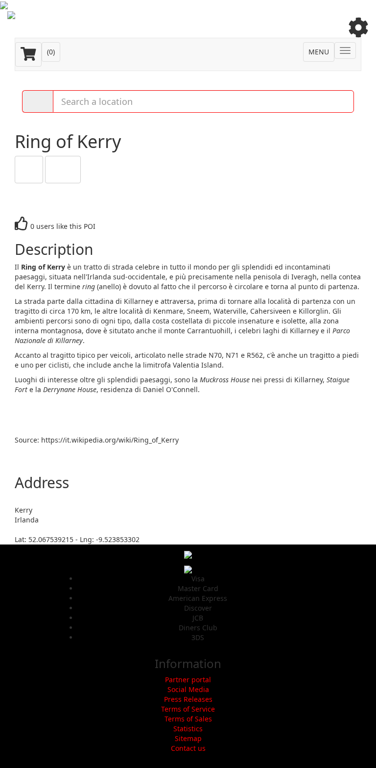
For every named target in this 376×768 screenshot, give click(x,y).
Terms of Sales (188, 718)
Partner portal (188, 679)
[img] (358, 27)
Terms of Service (188, 709)
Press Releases (188, 699)
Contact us (188, 748)
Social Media (188, 689)
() (51, 51)
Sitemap (188, 738)
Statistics (188, 728)
